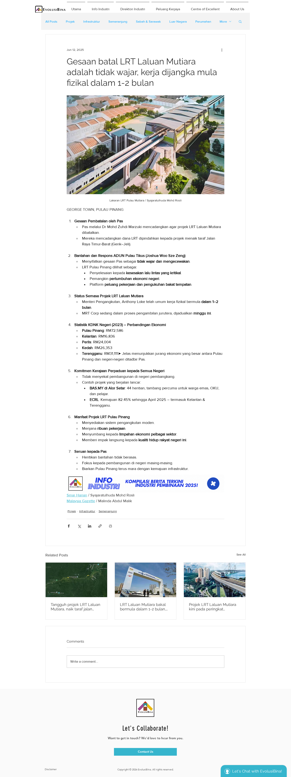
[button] (240, 21)
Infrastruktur (91, 21)
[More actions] (221, 49)
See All (241, 554)
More (223, 21)
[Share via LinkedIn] (90, 526)
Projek (70, 21)
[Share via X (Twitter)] (79, 526)
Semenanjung (117, 21)
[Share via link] (100, 526)
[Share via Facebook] (69, 526)
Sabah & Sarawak (148, 21)
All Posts (51, 21)
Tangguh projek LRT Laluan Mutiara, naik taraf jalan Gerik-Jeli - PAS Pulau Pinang (75, 606)
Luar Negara (178, 21)
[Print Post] (110, 526)
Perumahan (203, 21)
